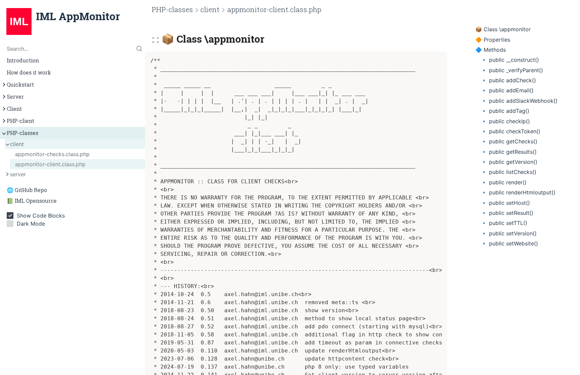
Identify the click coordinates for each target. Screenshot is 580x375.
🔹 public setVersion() (509, 233)
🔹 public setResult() (507, 212)
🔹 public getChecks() (509, 141)
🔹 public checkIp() (505, 121)
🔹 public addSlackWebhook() (519, 100)
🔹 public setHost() (505, 202)
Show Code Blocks (41, 215)
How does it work (29, 72)
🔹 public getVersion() (509, 161)
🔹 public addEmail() (507, 90)
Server (15, 96)
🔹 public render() (504, 182)
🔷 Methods (490, 49)
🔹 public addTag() (505, 110)
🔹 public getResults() (509, 151)
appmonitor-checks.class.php (52, 154)
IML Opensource (36, 200)
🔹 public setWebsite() (509, 243)
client (17, 144)
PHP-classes (22, 133)
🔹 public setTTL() (504, 223)
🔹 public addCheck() (508, 80)
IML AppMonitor (78, 16)
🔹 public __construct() (510, 59)
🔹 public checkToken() (510, 131)
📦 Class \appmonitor (503, 29)
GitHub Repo (31, 190)
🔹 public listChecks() (508, 172)
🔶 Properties (492, 39)
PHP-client (20, 121)
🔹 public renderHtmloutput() (518, 192)
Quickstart (20, 84)
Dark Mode (31, 223)
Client (14, 108)
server (18, 174)
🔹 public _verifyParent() (512, 70)
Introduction (23, 60)
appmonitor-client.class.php (50, 164)
